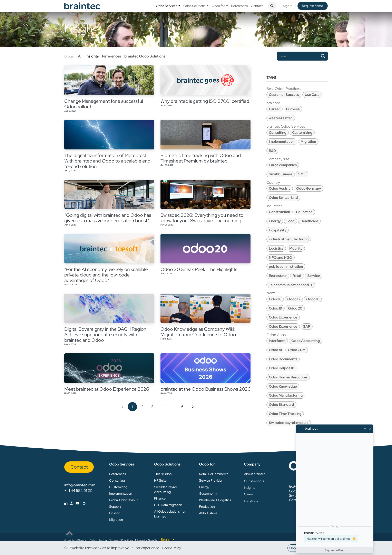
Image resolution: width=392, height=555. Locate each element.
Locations (251, 501)
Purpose (293, 109)
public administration (286, 266)
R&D (272, 150)
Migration (308, 141)
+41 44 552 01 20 (78, 490)
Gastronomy (208, 493)
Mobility (295, 248)
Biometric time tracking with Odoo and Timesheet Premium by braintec (200, 158)
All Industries (208, 513)
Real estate (278, 275)
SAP (306, 326)
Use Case (312, 94)
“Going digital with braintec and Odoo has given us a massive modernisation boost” (107, 217)
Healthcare (309, 221)
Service (313, 275)
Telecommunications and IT (291, 285)
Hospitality (277, 230)
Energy (275, 221)
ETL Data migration (168, 505)
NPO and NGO (280, 257)
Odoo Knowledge (283, 386)
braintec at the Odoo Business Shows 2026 (205, 389)
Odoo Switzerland (283, 197)
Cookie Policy (171, 548)
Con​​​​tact (79, 467)
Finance (160, 498)
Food (290, 221)
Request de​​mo (312, 6)
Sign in (287, 6)
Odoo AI (275, 350)
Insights (249, 487)
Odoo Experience (283, 317)
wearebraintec (281, 118)
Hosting (114, 513)
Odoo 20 (295, 308)
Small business (280, 174)
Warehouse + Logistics (215, 500)
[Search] (323, 56)
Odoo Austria (279, 188)
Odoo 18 (312, 299)
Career (274, 109)
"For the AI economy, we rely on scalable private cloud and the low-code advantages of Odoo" (106, 275)
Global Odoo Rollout (123, 500)
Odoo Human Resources (288, 377)
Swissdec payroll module (288, 422)
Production (207, 506)
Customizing (302, 132)
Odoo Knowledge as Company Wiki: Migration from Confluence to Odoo (198, 331)
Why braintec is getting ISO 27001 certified (204, 101)
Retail (297, 275)
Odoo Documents (283, 359)
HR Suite (160, 480)
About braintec (254, 474)
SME (302, 174)
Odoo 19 (275, 308)
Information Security (146, 540)
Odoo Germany (308, 188)
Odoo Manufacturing (286, 395)
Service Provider (211, 480)
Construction (279, 212)
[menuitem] (168, 6)
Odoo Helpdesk (281, 368)
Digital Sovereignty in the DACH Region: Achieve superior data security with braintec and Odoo (106, 334)
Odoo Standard (281, 404)
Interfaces (277, 340)
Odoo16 (275, 299)
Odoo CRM (296, 350)
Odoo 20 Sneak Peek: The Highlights (198, 269)
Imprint (83, 540)
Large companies (283, 165)
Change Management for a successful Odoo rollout (103, 103)
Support (115, 506)
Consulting (277, 132)
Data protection (98, 540)
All (80, 56)
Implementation (282, 141)
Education (304, 212)
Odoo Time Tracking (285, 413)
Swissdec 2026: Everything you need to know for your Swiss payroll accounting (201, 217)
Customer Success (284, 94)
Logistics (276, 248)
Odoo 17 (293, 299)
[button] (272, 6)
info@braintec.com (79, 485)
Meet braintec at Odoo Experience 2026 (106, 389)
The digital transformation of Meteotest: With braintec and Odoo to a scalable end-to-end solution (108, 161)
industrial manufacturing (288, 239)
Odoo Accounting (305, 340)
